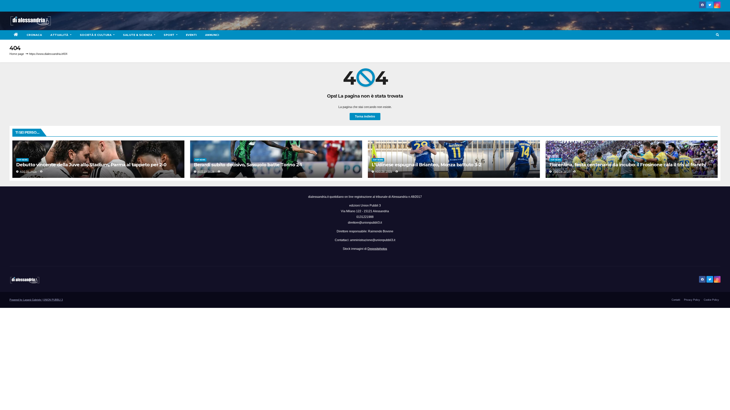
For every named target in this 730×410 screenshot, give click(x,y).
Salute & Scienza (138, 35)
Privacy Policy (692, 299)
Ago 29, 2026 (206, 171)
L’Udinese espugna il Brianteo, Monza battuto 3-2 (426, 164)
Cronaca (34, 35)
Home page (17, 53)
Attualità (59, 35)
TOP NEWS (22, 160)
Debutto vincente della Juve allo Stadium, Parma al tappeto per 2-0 (91, 164)
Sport (169, 35)
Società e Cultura (96, 35)
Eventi (191, 35)
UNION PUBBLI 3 (53, 299)
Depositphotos (377, 248)
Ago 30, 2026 (28, 171)
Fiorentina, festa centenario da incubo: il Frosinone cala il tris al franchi (627, 164)
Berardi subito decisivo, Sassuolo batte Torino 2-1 (248, 164)
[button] (717, 34)
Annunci (212, 35)
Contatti (676, 299)
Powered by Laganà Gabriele (26, 299)
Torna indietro (365, 116)
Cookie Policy (711, 299)
